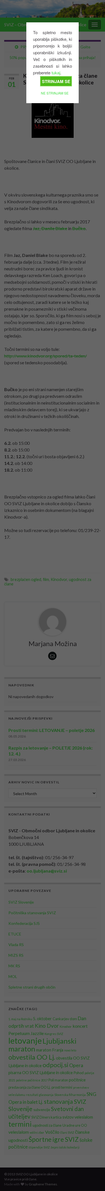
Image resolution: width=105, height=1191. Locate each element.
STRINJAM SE (56, 81)
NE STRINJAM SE (55, 93)
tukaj (56, 72)
